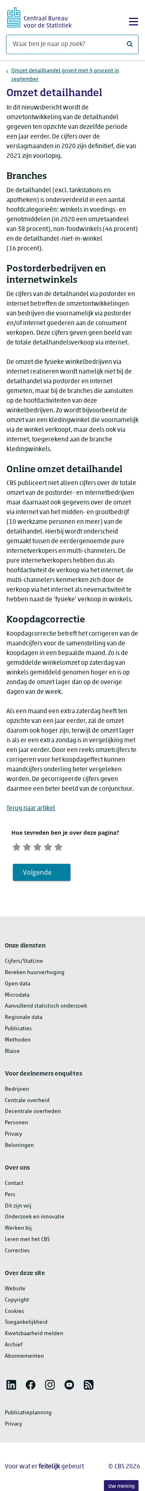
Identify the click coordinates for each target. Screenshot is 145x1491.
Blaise (12, 1051)
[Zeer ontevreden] (16, 845)
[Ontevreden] (27, 845)
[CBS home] (39, 16)
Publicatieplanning (28, 1412)
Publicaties (18, 1028)
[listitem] (11, 1384)
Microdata (17, 995)
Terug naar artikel (30, 808)
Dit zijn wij (18, 1206)
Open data (17, 984)
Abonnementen (24, 1356)
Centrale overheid (27, 1100)
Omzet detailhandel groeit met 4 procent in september (65, 75)
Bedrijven (17, 1089)
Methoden (18, 1040)
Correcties (17, 1251)
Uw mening (121, 1486)
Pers (10, 1194)
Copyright (17, 1300)
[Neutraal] (37, 845)
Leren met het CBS (27, 1239)
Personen (16, 1123)
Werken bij (18, 1228)
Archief (14, 1345)
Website (15, 1289)
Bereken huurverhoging (34, 972)
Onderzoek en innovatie (34, 1217)
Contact (14, 1183)
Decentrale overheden (33, 1111)
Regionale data (23, 1017)
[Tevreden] (48, 845)
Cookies (14, 1311)
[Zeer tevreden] (58, 845)
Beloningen (19, 1145)
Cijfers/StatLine (24, 961)
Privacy (13, 1134)
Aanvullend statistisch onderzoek (46, 1006)
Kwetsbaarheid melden (34, 1333)
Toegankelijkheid (26, 1322)
